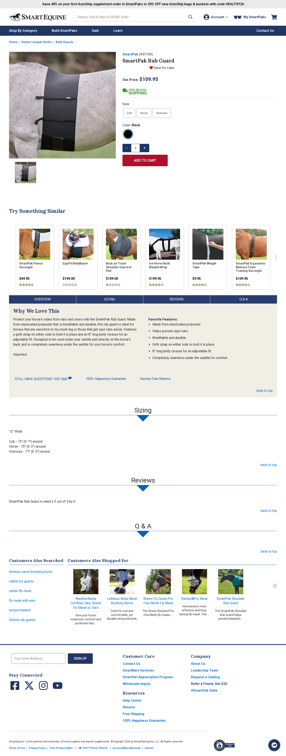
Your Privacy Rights (61, 748)
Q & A (244, 299)
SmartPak (130, 54)
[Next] (275, 257)
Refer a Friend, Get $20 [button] (209, 684)
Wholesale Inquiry (137, 684)
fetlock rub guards (22, 620)
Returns (129, 707)
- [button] (127, 148)
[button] (190, 17)
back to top (264, 391)
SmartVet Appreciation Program (148, 677)
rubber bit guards (21, 581)
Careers (149, 748)
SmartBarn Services (138, 670)
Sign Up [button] (80, 658)
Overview (42, 299)
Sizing (109, 299)
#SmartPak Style (204, 690)
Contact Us (131, 664)
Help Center (132, 700)
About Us (198, 664)
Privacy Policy (37, 748)
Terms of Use (17, 748)
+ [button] (144, 148)
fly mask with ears (22, 601)
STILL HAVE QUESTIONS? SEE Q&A (41, 379)
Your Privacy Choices (95, 748)
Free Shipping (133, 714)
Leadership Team (204, 670)
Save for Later (164, 68)
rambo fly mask (20, 591)
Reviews (177, 299)
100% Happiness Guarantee (106, 379)
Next (275, 586)
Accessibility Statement (126, 748)
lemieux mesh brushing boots (30, 572)
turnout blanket (20, 610)
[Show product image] (62, 105)
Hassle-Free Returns (155, 379)
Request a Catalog (205, 677)
